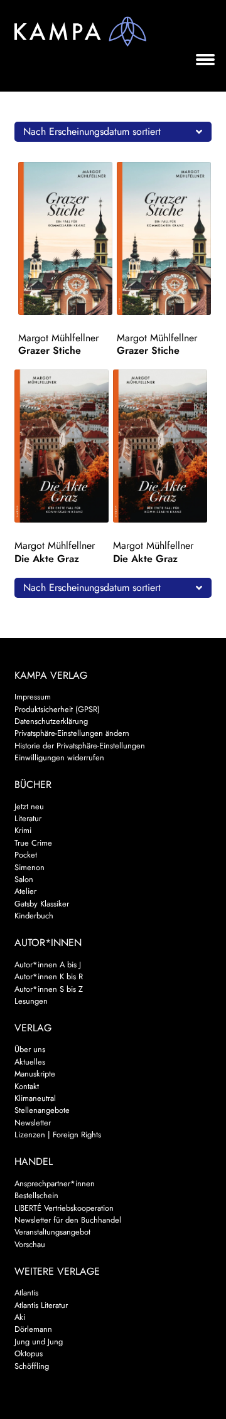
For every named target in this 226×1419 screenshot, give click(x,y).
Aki (19, 1317)
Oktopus (28, 1353)
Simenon (29, 867)
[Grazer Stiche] (65, 238)
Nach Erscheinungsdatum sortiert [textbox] (92, 131)
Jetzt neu (29, 806)
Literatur (27, 818)
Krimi (22, 830)
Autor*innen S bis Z (48, 989)
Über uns (29, 1049)
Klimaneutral (35, 1098)
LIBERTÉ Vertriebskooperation (64, 1208)
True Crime (33, 843)
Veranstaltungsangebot (52, 1232)
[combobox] (113, 132)
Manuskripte (34, 1074)
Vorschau (29, 1244)
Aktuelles (29, 1062)
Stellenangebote (42, 1110)
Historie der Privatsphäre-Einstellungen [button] (79, 746)
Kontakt (26, 1086)
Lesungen (31, 1001)
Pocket (25, 855)
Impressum (32, 697)
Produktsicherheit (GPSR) (57, 709)
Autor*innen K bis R (48, 976)
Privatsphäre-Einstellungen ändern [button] (71, 733)
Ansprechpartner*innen (54, 1183)
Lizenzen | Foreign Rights (57, 1134)
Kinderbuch (33, 916)
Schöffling (31, 1366)
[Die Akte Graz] (61, 446)
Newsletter (32, 1123)
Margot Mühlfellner (58, 338)
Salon (23, 879)
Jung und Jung (38, 1341)
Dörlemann (33, 1329)
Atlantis (26, 1293)
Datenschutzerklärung (51, 721)
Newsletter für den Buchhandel (67, 1220)
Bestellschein (36, 1195)
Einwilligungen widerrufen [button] (59, 757)
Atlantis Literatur (41, 1305)
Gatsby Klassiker (41, 904)
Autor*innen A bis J (47, 964)
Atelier (25, 891)
